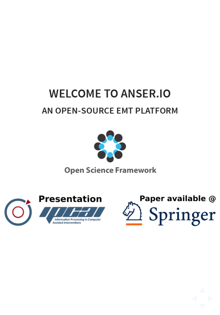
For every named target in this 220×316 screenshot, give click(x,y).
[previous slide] (192, 298)
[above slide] (202, 288)
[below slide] (202, 308)
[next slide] (212, 298)
